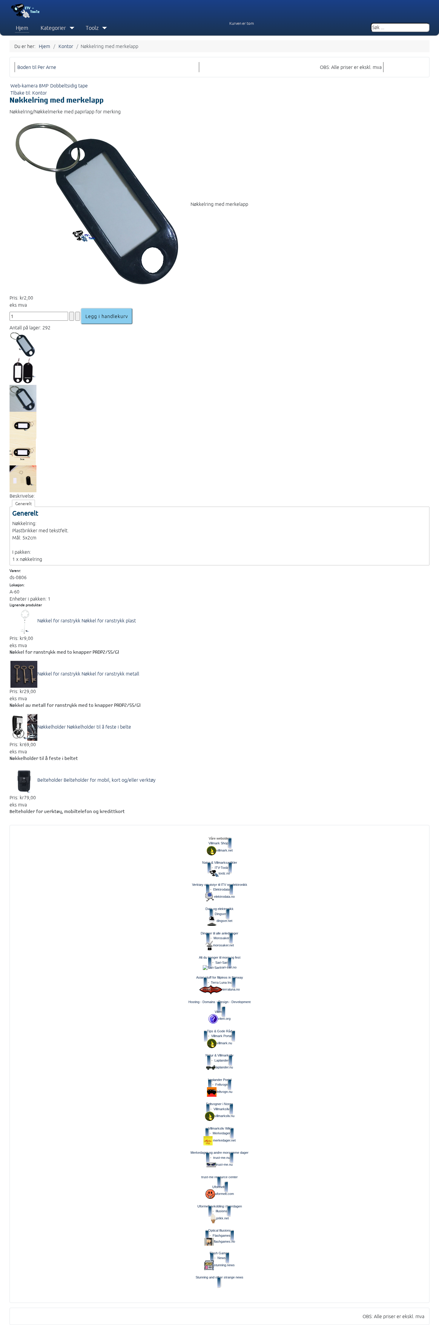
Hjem (22, 28)
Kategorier (53, 28)
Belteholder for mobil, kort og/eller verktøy (96, 780)
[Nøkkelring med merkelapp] (100, 204)
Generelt (23, 503)
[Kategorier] (70, 28)
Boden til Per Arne (36, 67)
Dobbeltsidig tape (69, 85)
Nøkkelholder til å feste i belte (84, 726)
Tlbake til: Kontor (28, 92)
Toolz (92, 28)
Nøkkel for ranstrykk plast (86, 620)
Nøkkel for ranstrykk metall (88, 673)
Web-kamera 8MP (29, 85)
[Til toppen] (430, 1315)
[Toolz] (103, 28)
